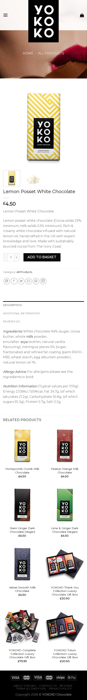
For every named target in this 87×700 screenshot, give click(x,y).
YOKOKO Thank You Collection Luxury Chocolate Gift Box (65, 591)
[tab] (43, 305)
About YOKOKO (25, 685)
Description (12, 305)
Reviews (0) (11, 321)
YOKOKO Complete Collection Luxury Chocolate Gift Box (22, 654)
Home (28, 53)
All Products (51, 53)
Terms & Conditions (31, 688)
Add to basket (42, 257)
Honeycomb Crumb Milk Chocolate (22, 470)
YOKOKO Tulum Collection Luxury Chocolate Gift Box (65, 654)
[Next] (77, 139)
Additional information (21, 313)
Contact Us (48, 685)
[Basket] (82, 15)
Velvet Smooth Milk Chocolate (22, 589)
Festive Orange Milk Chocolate (65, 470)
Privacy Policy (60, 688)
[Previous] (9, 139)
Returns (66, 685)
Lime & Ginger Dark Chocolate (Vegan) (64, 530)
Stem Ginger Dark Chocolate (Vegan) (22, 530)
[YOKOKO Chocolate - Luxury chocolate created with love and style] (43, 21)
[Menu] (5, 15)
